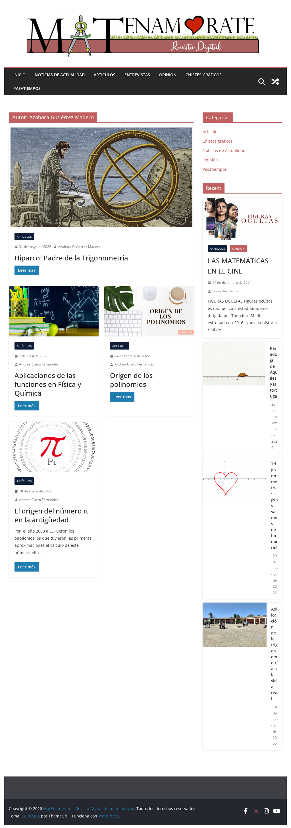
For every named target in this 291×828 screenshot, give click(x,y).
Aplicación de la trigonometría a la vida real (274, 653)
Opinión (167, 74)
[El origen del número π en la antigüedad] (54, 447)
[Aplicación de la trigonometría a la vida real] (234, 676)
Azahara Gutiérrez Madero (79, 246)
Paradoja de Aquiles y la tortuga (274, 372)
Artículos (104, 74)
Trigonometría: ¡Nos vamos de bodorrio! (274, 505)
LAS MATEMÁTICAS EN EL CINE (238, 266)
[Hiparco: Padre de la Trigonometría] (101, 177)
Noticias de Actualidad (60, 74)
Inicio (19, 74)
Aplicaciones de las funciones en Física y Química (47, 384)
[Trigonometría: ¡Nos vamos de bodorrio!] (234, 528)
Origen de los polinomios (131, 380)
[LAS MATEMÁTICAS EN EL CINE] (242, 219)
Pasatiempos (27, 88)
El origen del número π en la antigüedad (51, 515)
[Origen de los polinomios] (149, 311)
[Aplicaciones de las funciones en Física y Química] (54, 311)
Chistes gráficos (204, 74)
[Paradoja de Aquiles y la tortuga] (234, 398)
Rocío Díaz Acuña (226, 291)
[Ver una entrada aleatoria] (275, 82)
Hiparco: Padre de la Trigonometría (71, 257)
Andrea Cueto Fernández (39, 364)
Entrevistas (137, 74)
